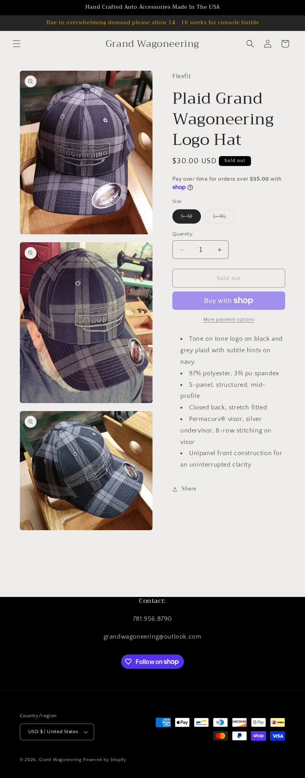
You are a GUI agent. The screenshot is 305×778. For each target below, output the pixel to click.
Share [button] (189, 489)
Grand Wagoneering (60, 759)
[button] (16, 43)
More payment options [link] (229, 319)
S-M (191, 218)
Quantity (182, 234)
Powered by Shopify (104, 759)
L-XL (224, 218)
